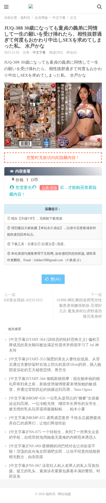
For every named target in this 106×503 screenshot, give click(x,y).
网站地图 (64, 494)
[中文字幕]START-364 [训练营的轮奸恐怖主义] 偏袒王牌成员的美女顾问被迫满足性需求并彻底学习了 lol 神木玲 (54, 345)
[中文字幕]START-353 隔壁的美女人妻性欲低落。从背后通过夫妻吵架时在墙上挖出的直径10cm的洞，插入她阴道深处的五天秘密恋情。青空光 (55, 364)
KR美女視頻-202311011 (23, 300)
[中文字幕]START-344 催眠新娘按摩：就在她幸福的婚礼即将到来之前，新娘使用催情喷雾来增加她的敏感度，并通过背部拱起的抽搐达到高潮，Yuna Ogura (54, 384)
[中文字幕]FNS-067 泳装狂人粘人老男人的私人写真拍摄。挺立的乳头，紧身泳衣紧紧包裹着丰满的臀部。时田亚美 (54, 471)
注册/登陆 (49, 188)
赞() (56, 279)
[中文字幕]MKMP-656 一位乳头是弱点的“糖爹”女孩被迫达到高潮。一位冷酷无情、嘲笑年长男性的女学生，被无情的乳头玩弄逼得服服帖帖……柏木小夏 (54, 403)
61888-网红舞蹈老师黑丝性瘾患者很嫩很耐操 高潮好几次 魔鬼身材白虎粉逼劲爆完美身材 (79, 308)
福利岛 (53, 7)
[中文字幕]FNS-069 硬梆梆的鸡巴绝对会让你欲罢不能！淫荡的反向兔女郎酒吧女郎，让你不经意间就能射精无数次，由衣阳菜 (54, 451)
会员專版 (41, 18)
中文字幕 (59, 18)
